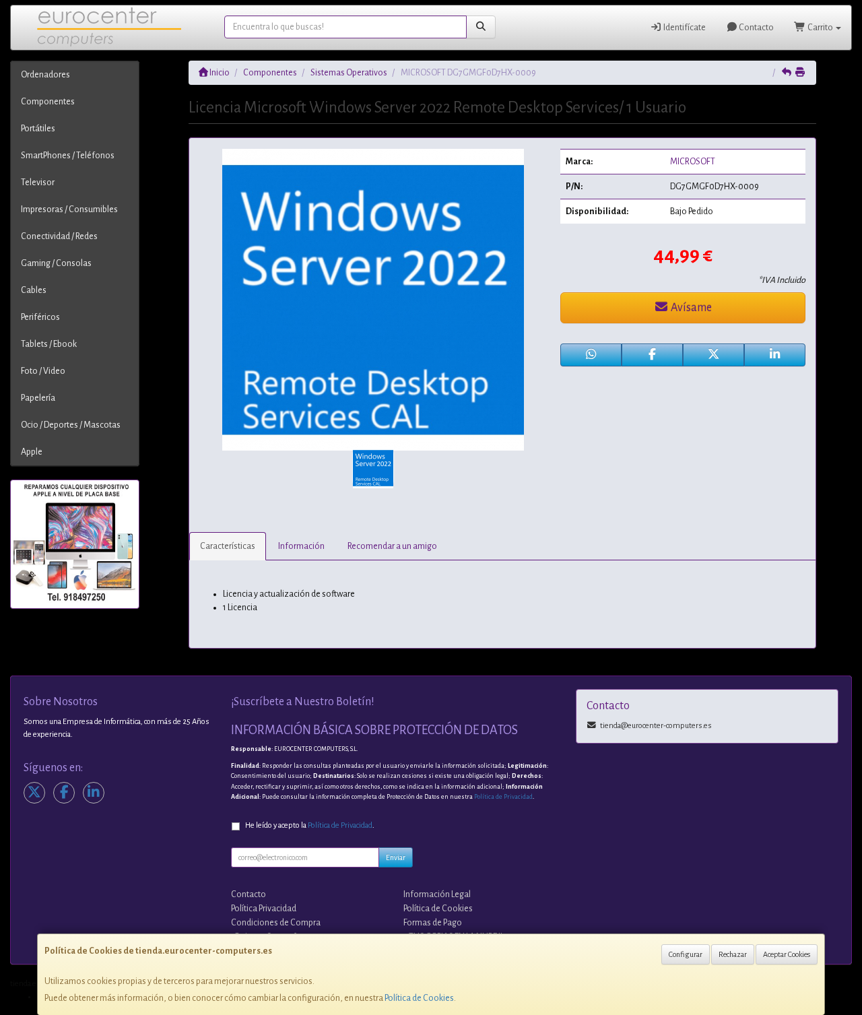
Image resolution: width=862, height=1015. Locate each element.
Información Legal (437, 894)
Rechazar (733, 954)
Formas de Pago (432, 922)
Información (301, 546)
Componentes (48, 101)
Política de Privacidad (503, 796)
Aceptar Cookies (786, 954)
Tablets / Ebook (49, 344)
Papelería (38, 398)
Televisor (38, 182)
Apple (31, 452)
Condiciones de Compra (276, 922)
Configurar (685, 954)
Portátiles (38, 128)
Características (227, 546)
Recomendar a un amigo (392, 546)
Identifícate (684, 27)
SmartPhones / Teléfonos (67, 155)
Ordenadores (45, 74)
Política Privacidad (263, 908)
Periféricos (40, 317)
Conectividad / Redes (59, 236)
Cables (33, 290)
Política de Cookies (419, 998)
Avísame (690, 308)
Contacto (755, 27)
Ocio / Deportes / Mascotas (71, 425)
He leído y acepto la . (309, 825)
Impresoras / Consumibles (69, 209)
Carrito (820, 27)
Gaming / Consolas (56, 263)
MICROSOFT (692, 161)
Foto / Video (43, 371)
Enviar (395, 857)
